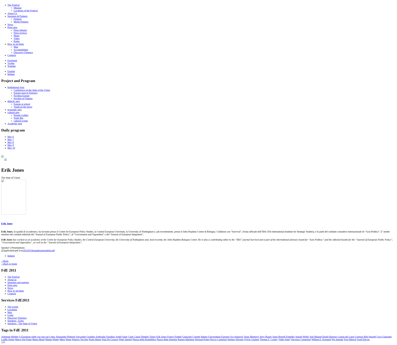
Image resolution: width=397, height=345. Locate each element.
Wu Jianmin (337, 339)
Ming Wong (65, 339)
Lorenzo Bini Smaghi (365, 336)
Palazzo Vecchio (80, 339)
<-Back (5, 261)
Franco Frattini (174, 336)
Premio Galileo (21, 115)
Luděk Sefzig (7, 339)
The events (12, 306)
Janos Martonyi (251, 336)
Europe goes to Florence (26, 93)
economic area (14, 109)
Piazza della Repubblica (144, 339)
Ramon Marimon (186, 339)
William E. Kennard (321, 339)
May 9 (10, 145)
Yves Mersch (350, 339)
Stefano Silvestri (235, 339)
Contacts (11, 55)
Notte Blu (18, 118)
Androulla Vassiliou (105, 336)
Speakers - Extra (15, 320)
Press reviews (20, 33)
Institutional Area (15, 87)
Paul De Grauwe (110, 339)
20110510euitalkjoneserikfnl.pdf (39, 250)
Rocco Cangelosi (218, 339)
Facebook (12, 60)
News (10, 24)
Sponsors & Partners (17, 16)
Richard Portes (202, 339)
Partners (18, 19)
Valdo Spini (284, 339)
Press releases (20, 30)
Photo (16, 35)
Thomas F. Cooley (269, 339)
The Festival (13, 5)
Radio (17, 41)
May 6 (10, 136)
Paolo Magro (95, 339)
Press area (12, 27)
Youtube (11, 66)
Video (17, 38)
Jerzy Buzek (266, 336)
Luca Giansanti (384, 336)
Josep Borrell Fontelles (283, 336)
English (11, 71)
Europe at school (22, 104)
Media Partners (21, 21)
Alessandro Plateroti (65, 336)
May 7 (10, 139)
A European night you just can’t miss (37, 336)
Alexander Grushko (85, 336)
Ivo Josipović (236, 336)
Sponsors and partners (18, 282)
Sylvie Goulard (251, 339)
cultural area (13, 112)
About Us (12, 13)
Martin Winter (52, 339)
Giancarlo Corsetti (191, 336)
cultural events (21, 120)
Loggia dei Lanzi (346, 336)
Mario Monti (38, 339)
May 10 (11, 148)
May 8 (10, 142)
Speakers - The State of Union (22, 323)
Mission (17, 8)
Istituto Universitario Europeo (215, 336)
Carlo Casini (134, 336)
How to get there (15, 44)
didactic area (13, 101)
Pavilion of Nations (23, 98)
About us (11, 279)
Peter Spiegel (125, 339)
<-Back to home (9, 264)
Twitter (10, 63)
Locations (12, 309)
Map (16, 47)
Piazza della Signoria (167, 339)
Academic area (14, 123)
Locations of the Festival (26, 10)
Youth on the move (23, 107)
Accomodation (21, 49)
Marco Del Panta (23, 339)
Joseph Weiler (302, 336)
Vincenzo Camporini (300, 339)
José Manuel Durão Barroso (323, 336)
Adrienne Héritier (9, 336)
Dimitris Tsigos (148, 336)
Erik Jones (161, 336)
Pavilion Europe (21, 95)
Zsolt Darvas (363, 339)
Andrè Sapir (121, 336)
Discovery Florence (23, 52)
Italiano (11, 74)
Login (10, 315)
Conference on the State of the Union (32, 90)
